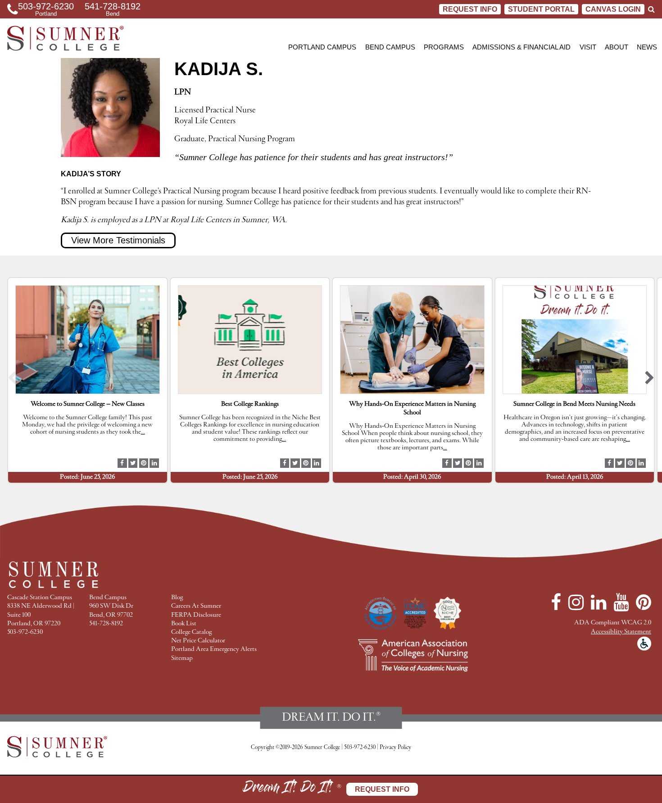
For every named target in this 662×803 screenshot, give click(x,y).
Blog (177, 597)
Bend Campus (390, 47)
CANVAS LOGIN (613, 9)
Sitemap (182, 658)
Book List (183, 623)
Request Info (470, 9)
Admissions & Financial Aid (521, 47)
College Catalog (191, 632)
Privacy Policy (395, 747)
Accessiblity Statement (621, 632)
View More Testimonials (118, 240)
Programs (444, 47)
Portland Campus (322, 47)
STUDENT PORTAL (541, 9)
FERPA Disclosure (196, 615)
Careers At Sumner (196, 606)
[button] (12, 380)
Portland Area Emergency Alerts (214, 649)
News (647, 47)
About (616, 47)
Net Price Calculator (198, 641)
